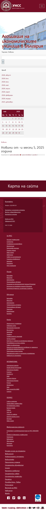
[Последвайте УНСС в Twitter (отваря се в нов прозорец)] (34, 507)
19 (3, 129)
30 (16, 133)
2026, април (6, 88)
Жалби (7, 493)
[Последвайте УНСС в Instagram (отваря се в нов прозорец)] (38, 507)
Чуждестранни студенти (14, 305)
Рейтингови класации (13, 248)
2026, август (6, 75)
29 (13, 133)
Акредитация (10, 246)
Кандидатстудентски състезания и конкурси (20, 288)
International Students (12, 370)
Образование (10, 441)
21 (9, 129)
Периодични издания (12, 462)
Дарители (9, 261)
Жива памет (10, 252)
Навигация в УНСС (10, 221)
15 (13, 126)
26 (3, 133)
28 (10, 133)
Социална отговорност (13, 259)
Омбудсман (10, 255)
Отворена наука (11, 325)
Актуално (9, 443)
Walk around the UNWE (13, 389)
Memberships (10, 385)
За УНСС (9, 236)
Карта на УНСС (9, 219)
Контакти (9, 201)
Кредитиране (10, 311)
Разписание (9, 485)
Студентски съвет (12, 474)
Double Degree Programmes (14, 367)
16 (16, 126)
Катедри (9, 313)
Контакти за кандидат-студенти (15, 210)
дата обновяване (27, 154)
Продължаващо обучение (14, 282)
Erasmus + (9, 372)
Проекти (9, 334)
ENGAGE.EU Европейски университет (17, 434)
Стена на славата (12, 414)
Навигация (8, 490)
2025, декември (7, 102)
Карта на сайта (9, 508)
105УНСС (9, 397)
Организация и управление (14, 323)
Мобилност (10, 439)
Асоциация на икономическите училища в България (22, 41)
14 (9, 126)
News (8, 387)
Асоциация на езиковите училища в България (19, 286)
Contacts (9, 391)
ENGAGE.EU (10, 374)
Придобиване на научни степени (16, 343)
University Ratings (11, 378)
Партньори (10, 437)
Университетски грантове (14, 336)
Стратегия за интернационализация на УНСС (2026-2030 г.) (23, 431)
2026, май (5, 85)
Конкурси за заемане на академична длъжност (20, 341)
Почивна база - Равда (12, 482)
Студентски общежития (14, 465)
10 (19, 122)
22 (13, 129)
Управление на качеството (14, 244)
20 (7, 129)
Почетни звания (11, 250)
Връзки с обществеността (13, 212)
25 (22, 129)
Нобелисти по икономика (14, 355)
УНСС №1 (9, 412)
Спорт (7, 468)
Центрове (9, 332)
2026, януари (6, 98)
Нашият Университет (13, 239)
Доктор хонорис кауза (13, 416)
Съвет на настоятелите (14, 257)
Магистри (9, 277)
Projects (9, 383)
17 (19, 126)
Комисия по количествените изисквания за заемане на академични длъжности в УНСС (22, 348)
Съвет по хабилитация (13, 345)
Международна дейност (15, 427)
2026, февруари (7, 95)
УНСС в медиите (11, 265)
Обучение (10, 294)
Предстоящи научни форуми (15, 351)
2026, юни (5, 82)
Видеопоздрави (11, 408)
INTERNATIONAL (12, 361)
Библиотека (9, 459)
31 (19, 133)
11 (22, 122)
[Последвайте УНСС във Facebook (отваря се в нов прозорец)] (29, 507)
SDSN (8, 376)
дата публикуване (15, 154)
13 (6, 126)
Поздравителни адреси (13, 405)
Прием (9, 272)
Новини (4, 142)
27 (6, 133)
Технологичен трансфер (13, 328)
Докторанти (10, 280)
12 (3, 126)
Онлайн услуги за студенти (15, 451)
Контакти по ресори (11, 214)
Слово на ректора (12, 401)
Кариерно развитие (12, 471)
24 (19, 129)
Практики (10, 309)
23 (16, 129)
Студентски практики (13, 476)
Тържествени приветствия (14, 403)
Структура (10, 241)
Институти (10, 330)
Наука (9, 320)
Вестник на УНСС (11, 488)
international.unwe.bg (12, 365)
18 (22, 126)
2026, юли (5, 78)
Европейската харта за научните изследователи (21, 353)
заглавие (34, 154)
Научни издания (11, 338)
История (9, 418)
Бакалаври (10, 275)
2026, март (6, 92)
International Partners (12, 380)
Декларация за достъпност (28, 508)
